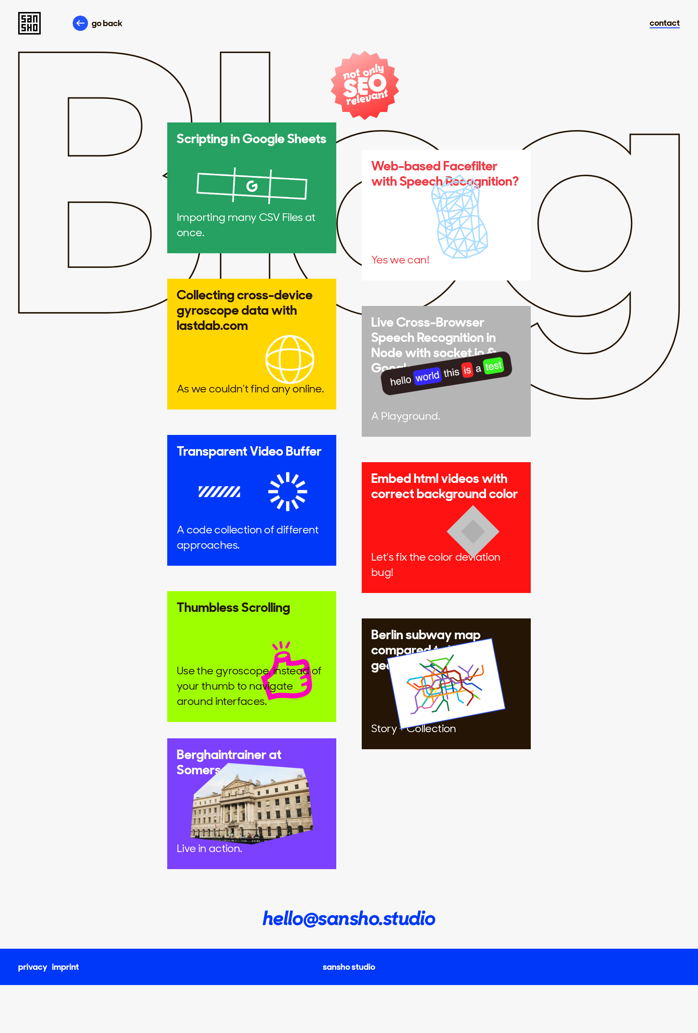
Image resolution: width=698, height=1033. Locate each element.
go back (107, 23)
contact (665, 23)
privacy (32, 966)
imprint (65, 966)
